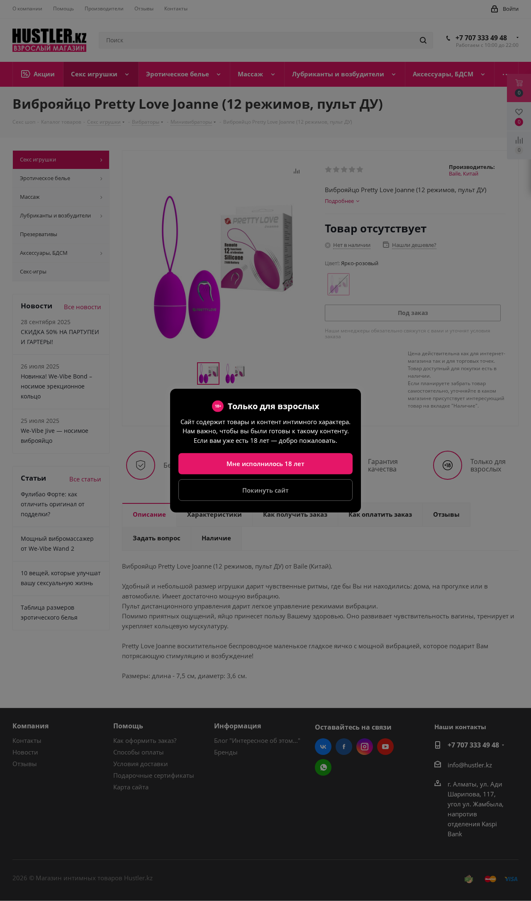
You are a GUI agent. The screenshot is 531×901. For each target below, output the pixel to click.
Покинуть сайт (265, 490)
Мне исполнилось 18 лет (265, 463)
